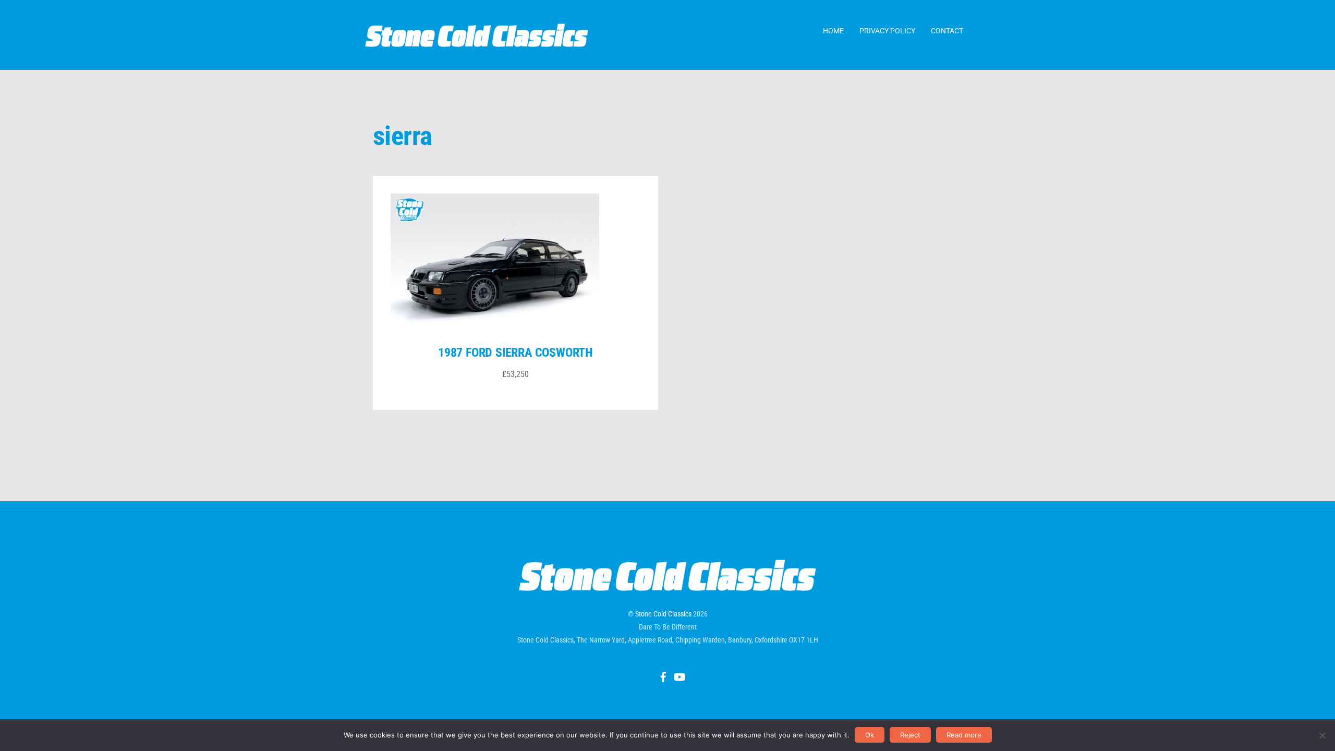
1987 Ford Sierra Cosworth (515, 352)
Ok (869, 735)
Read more (963, 735)
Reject (910, 735)
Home (833, 31)
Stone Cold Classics (663, 614)
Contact (947, 31)
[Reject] (1322, 735)
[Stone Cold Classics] (476, 42)
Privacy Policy (887, 31)
